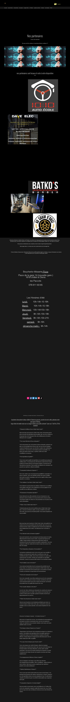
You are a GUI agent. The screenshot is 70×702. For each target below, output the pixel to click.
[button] (55, 4)
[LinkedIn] (32, 113)
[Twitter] (30, 113)
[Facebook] (28, 113)
